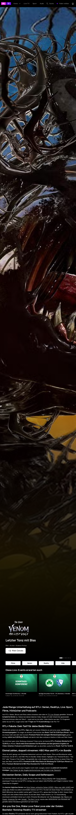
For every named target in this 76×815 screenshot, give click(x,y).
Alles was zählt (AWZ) (62, 787)
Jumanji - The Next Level (30, 799)
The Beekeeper (55, 797)
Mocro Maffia (47, 778)
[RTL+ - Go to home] (10, 3)
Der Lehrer (23, 778)
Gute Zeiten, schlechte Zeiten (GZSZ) (39, 787)
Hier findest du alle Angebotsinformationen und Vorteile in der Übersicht (35, 770)
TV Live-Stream (53, 714)
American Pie (12, 799)
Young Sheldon (61, 778)
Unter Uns (5, 790)
